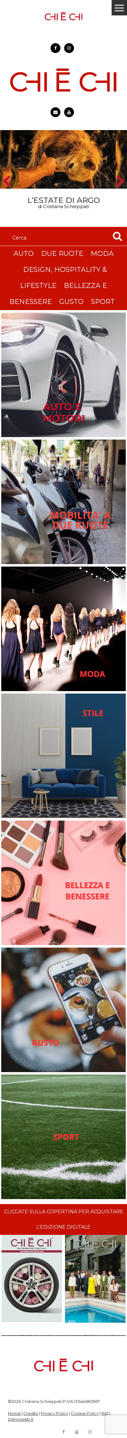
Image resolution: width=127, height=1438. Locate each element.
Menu (119, 7)
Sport (103, 301)
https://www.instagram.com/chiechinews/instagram (69, 48)
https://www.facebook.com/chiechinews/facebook (55, 48)
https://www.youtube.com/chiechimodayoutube (69, 112)
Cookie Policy (85, 1413)
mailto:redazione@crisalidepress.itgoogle (55, 112)
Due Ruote (62, 253)
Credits (30, 1413)
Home (14, 1413)
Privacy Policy (54, 1413)
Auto (24, 253)
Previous (9, 191)
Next (118, 191)
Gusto (71, 301)
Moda (102, 253)
